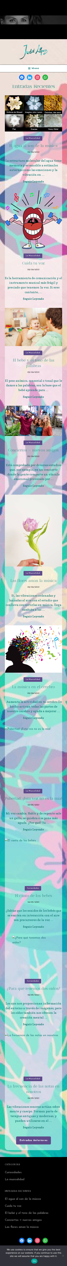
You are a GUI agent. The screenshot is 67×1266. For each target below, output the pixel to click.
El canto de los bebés (33, 895)
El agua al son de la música (33, 145)
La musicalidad (33, 138)
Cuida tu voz (33, 263)
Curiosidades (33, 888)
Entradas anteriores (33, 1140)
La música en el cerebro (33, 686)
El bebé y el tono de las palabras (26, 1213)
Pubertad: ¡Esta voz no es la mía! (33, 798)
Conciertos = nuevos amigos (33, 450)
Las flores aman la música (33, 580)
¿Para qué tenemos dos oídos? (33, 988)
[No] (63, 1255)
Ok (34, 1261)
